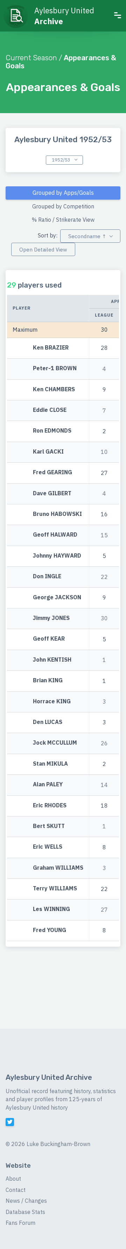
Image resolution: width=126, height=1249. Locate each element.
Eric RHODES (49, 805)
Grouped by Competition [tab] (63, 206)
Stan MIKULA (50, 763)
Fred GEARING (52, 472)
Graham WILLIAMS (58, 867)
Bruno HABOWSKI (57, 513)
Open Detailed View (43, 249)
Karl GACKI (48, 451)
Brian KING (48, 680)
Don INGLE (47, 576)
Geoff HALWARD (55, 534)
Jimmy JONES (51, 617)
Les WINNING (51, 909)
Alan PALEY (48, 784)
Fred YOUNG (49, 929)
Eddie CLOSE (49, 409)
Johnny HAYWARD (57, 555)
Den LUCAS (47, 721)
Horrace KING (52, 701)
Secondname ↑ (87, 236)
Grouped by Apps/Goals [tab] (63, 192)
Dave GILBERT (52, 493)
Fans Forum (20, 1222)
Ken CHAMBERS (54, 389)
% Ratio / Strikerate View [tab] (63, 219)
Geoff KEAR (49, 638)
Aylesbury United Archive (49, 1077)
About (13, 1178)
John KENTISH (52, 659)
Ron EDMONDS (52, 430)
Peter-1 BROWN (55, 368)
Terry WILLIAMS (55, 888)
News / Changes (26, 1200)
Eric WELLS (47, 846)
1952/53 (61, 160)
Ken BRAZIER (51, 347)
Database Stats (25, 1211)
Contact (16, 1189)
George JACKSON (57, 597)
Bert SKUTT (49, 825)
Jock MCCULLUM (55, 742)
